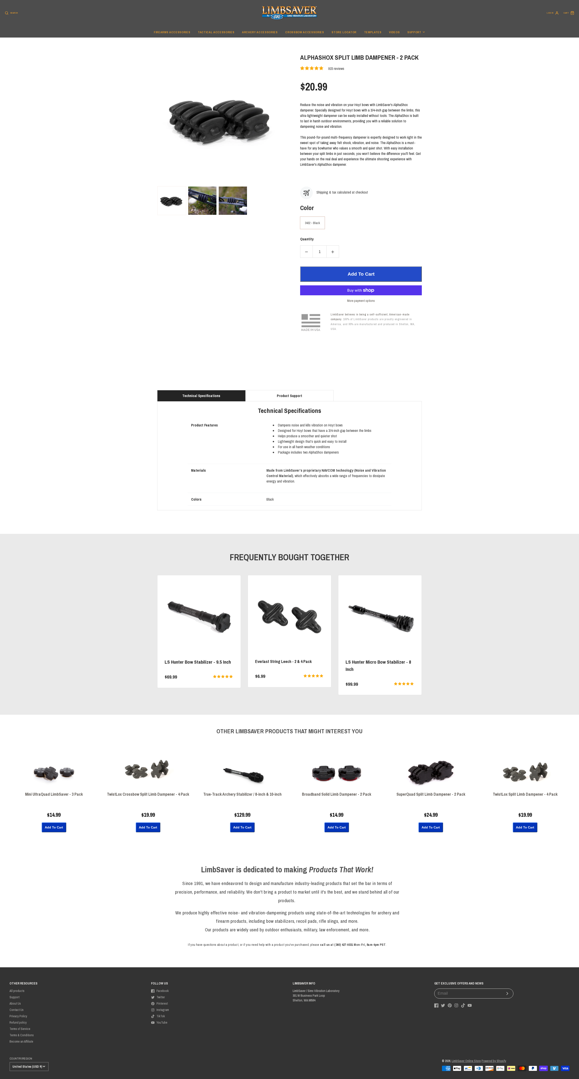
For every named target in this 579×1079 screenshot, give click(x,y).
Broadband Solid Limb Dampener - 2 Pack (336, 794)
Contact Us (16, 1010)
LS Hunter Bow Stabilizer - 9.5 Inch (198, 662)
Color (307, 207)
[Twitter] (443, 1005)
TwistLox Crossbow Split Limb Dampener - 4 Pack (148, 794)
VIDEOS (394, 32)
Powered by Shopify (494, 1061)
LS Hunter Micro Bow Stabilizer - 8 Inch (378, 665)
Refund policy (18, 1022)
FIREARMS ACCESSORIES (172, 32)
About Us (15, 1003)
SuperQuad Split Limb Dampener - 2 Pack (430, 794)
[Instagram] (456, 1005)
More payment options (361, 301)
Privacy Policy (18, 1016)
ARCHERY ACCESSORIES (260, 32)
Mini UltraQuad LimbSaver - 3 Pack (54, 794)
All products (16, 991)
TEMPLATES (373, 32)
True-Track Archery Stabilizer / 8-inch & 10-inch (242, 794)
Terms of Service (19, 1029)
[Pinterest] (450, 1005)
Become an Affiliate (21, 1041)
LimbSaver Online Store (466, 1061)
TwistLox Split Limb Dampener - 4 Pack (525, 794)
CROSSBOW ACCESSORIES (304, 32)
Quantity (306, 239)
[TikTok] (463, 1005)
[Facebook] (436, 1005)
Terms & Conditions (21, 1035)
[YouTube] (469, 1005)
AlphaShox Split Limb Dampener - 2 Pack (359, 58)
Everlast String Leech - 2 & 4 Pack (283, 661)
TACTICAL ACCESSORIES (216, 32)
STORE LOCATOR (344, 32)
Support (414, 32)
